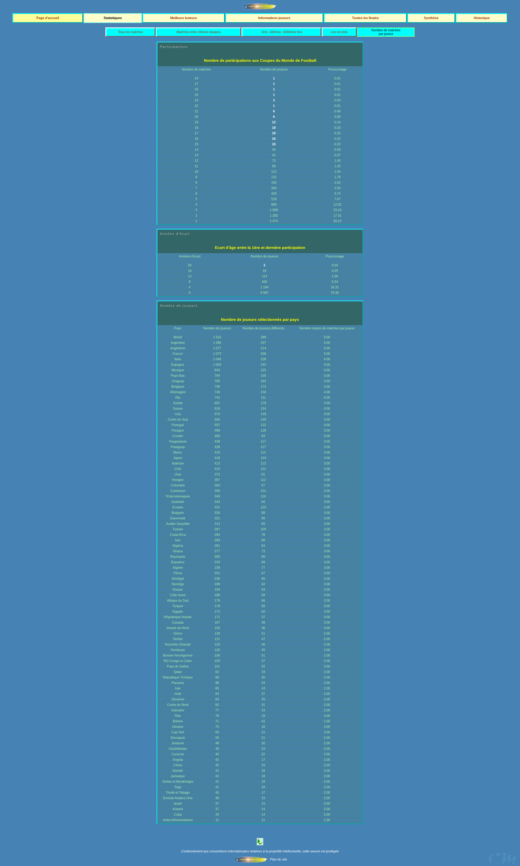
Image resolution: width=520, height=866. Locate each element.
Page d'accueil (47, 18)
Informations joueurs (274, 18)
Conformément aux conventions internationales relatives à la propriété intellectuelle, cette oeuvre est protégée (260, 851)
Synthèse (431, 18)
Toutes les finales (365, 18)
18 (274, 127)
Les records (339, 32)
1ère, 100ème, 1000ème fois (281, 32)
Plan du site (278, 859)
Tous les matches (130, 32)
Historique (482, 18)
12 (274, 122)
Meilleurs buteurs (183, 18)
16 (274, 138)
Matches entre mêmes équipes (199, 32)
